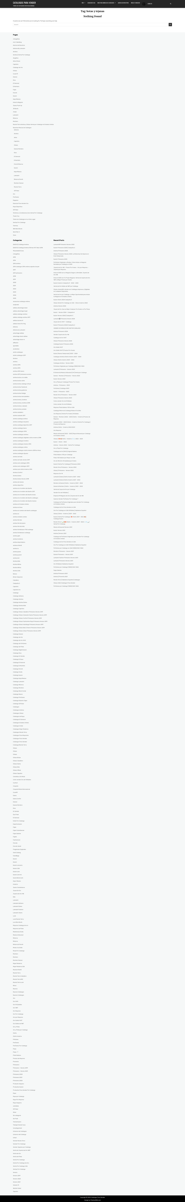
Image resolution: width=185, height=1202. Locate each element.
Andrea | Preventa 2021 (61, 576)
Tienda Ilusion (17, 1122)
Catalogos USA (91, 3)
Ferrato (15, 843)
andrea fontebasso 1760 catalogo (23, 529)
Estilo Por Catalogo (18, 821)
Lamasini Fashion (18, 909)
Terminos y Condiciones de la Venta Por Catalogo (27, 213)
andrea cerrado (17, 456)
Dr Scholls (16, 811)
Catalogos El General (19, 719)
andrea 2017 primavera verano (22, 374)
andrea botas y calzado (20, 406)
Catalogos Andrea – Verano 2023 (63, 363)
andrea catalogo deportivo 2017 (22, 425)
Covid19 (15, 792)
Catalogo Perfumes (19, 697)
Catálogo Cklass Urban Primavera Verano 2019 (27, 631)
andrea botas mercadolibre (21, 396)
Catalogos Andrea (18, 710)
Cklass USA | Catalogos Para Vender (64, 583)
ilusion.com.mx (17, 874)
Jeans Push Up (17, 105)
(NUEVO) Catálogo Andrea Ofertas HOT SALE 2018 (28, 247)
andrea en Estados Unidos (21, 504)
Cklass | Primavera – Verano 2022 (64, 470)
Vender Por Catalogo (19, 1144)
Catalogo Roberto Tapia (20, 700)
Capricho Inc (16, 589)
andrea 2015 (16, 365)
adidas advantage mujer (20, 311)
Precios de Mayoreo (19, 1058)
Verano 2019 (16, 1175)
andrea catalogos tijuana (20, 453)
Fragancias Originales (19, 849)
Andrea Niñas (17, 564)
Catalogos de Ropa (18, 716)
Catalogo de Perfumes (19, 643)
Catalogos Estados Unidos (21, 722)
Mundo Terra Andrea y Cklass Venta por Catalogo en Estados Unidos (33, 124)
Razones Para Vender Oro (20, 203)
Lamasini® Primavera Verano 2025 (64, 244)
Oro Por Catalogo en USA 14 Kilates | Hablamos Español (70, 510)
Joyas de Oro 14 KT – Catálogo (62, 322)
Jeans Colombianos (19, 887)
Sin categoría (17, 1115)
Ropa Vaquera (17, 1102)
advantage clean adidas (20, 336)
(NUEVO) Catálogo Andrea (21, 244)
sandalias (16, 1106)
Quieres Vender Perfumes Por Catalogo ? (66, 499)
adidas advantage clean (20, 308)
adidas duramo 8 (18, 320)
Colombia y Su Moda (19, 776)
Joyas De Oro (17, 890)
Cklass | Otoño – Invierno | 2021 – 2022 (65, 513)
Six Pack (15, 1118)
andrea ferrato (17, 520)
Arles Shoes (16, 61)
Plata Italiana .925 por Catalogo (63, 454)
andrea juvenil (17, 555)
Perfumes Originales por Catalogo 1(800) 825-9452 (69, 366)
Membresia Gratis (18, 931)
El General (16, 83)
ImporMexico (17, 99)
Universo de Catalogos (20, 1131)
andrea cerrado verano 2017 (21, 460)
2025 (14, 298)
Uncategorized (17, 1128)
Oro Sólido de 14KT (18, 1023)
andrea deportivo (18, 485)
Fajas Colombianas (18, 830)
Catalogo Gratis (17, 672)
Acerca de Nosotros (123, 3)
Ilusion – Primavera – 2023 (61, 391)
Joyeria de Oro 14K (18, 893)
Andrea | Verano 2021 (60, 533)
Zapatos (15, 1191)
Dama (14, 795)
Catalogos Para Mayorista (21, 735)
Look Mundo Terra (18, 919)
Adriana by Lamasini (19, 330)
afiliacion (15, 342)
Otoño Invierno (17, 1036)
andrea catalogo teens (20, 428)
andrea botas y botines (20, 399)
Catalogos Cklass (18, 713)
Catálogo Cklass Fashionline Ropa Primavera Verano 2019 (30, 621)
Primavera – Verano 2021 (20, 1071)
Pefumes (15, 1039)
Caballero (16, 580)
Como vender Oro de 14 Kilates (22, 779)
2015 (14, 257)
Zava (14, 235)
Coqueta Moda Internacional (21, 789)
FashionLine (16, 840)
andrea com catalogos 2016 (21, 463)
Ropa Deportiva (17, 206)
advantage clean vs (19, 339)
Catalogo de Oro (18, 67)
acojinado (16, 304)
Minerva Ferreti (18, 179)
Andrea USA (16, 570)
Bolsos (15, 574)
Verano (15, 1172)
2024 (14, 295)
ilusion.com (16, 871)
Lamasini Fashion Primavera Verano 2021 (66, 557)
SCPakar (16, 190)
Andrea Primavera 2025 (61, 250)
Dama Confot (17, 798)
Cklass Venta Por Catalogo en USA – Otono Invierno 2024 (71, 303)
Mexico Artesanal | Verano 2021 (63, 527)
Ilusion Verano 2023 (59, 379)
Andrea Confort (17, 472)
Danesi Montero (18, 149)
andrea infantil (17, 545)
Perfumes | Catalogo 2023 (61, 388)
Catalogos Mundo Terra (20, 732)
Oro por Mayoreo (18, 1017)
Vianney (15, 225)
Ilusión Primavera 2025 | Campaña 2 (64, 247)
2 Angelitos (16, 39)
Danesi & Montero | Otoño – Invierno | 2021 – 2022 (68, 486)
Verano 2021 (16, 1182)
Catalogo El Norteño (19, 665)
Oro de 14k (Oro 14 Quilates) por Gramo (65, 461)
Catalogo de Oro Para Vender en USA (65, 507)
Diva (14, 80)
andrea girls (16, 536)
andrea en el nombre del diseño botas (24, 494)
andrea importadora (19, 542)
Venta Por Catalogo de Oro (21, 1163)
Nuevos (15, 988)
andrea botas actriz (19, 380)
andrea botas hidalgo (19, 393)
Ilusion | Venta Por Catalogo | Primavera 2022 (67, 464)
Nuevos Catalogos (18, 992)
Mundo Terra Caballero (19, 976)
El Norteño (17, 160)
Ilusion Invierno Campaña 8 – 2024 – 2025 (66, 283)
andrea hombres (18, 539)
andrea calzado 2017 (19, 415)
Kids (14, 897)
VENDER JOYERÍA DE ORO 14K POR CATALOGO (67, 328)
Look (14, 916)
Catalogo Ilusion (18, 675)
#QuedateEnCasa (18, 250)
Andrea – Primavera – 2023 (62, 385)
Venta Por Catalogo (19, 1159)
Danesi (15, 77)
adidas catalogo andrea (20, 314)
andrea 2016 (16, 368)
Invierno (15, 884)
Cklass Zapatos (17, 773)
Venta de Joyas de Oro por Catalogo (64, 489)
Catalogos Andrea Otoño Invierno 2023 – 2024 (67, 356)
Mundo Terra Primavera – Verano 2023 (65, 394)
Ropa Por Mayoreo (18, 1099)
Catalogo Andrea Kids (19, 605)
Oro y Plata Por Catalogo (61, 448)
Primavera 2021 (17, 1077)
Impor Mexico (17, 881)
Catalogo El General (19, 662)
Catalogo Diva (17, 653)
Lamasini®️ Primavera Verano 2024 (64, 318)
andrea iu (16, 548)
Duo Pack (16, 814)
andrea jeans (17, 551)
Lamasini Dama (17, 906)
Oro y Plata (16, 1026)
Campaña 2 (16, 583)
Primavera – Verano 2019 (20, 1068)
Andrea (15, 51)
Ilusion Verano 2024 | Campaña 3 (63, 315)
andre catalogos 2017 (19, 355)
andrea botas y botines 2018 (21, 403)
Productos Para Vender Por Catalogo (24, 1090)
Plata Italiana (17, 1055)
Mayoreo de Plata (18, 928)
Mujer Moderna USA (19, 966)
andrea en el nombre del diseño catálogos (25, 498)
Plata (14, 1049)
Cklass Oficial (17, 770)
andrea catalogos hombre (21, 441)
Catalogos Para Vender (24, 2)
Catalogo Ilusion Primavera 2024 (63, 344)
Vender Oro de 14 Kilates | (61, 492)
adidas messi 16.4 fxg (19, 323)
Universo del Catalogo (19, 1134)
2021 (14, 285)
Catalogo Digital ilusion (20, 650)
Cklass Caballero (18, 760)
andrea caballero (18, 412)
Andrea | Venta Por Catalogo (21, 55)
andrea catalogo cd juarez (21, 421)
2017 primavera (17, 273)
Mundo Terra (17, 187)
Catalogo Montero (18, 688)
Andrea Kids (16, 561)
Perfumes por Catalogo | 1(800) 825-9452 (66, 567)
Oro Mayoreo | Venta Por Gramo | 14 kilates (66, 413)
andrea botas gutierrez (20, 390)
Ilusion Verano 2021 (59, 530)
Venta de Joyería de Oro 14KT (21, 1150)
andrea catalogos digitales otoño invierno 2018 (27, 437)
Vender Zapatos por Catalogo (22, 1147)
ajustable (16, 345)
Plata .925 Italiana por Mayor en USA (64, 457)
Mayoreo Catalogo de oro (20, 925)
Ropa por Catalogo (18, 1096)
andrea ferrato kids (19, 526)
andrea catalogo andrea (20, 418)
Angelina (15, 58)
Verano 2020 (17, 1178)
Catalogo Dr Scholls (19, 656)
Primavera (16, 1064)
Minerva (15, 118)
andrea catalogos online (20, 447)
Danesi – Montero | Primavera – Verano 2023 (67, 375)
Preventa (16, 1061)
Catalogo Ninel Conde (19, 691)
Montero (15, 121)
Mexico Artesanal (18, 935)
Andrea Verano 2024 (60, 306)
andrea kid (16, 558)
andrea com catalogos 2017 (21, 466)
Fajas (14, 89)
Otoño (15, 1033)
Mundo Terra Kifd (18, 979)
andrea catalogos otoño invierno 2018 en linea (27, 450)
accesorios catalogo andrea (21, 301)
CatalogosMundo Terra (20, 745)
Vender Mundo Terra (19, 1140)
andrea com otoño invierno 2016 (22, 469)
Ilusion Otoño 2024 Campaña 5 (63, 299)
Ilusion (15, 96)
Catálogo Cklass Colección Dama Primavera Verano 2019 (30, 615)
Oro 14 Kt (15, 1001)
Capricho (15, 64)
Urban (15, 1137)
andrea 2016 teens (18, 371)
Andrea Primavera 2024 (61, 331)
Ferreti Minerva (18, 164)
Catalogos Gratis (18, 726)
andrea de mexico (18, 482)
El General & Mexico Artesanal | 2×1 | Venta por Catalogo (70, 372)
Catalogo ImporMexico (19, 678)
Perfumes (16, 197)
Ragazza (15, 200)
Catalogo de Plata (18, 646)
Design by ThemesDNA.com (92, 1200)
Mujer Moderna (17, 963)
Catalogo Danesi (18, 634)
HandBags (16, 855)
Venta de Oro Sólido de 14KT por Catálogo (66, 286)
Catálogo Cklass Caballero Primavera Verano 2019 (28, 612)
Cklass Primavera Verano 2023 (63, 398)
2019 (14, 279)
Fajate (15, 836)
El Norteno (16, 86)
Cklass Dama (17, 764)
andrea (15, 361)
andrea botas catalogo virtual (22, 384)
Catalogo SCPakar (18, 703)
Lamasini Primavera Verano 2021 (63, 560)
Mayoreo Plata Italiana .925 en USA (64, 407)
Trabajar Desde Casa (19, 1125)
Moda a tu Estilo (17, 947)
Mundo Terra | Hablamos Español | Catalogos (67, 579)
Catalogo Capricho (18, 608)
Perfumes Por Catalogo (20, 1045)
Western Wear (17, 1188)
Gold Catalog (17, 852)
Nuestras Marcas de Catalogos (106, 3)
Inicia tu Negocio (135, 3)
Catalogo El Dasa (18, 659)
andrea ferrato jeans (19, 523)
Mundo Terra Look (18, 982)
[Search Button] (170, 4)
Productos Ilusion (18, 1087)
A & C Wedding (17, 42)
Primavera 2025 (18, 1080)
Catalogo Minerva (18, 684)
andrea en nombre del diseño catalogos (25, 510)
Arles (15, 137)
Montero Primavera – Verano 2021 (64, 551)
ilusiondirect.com (18, 878)
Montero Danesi (18, 183)
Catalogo (15, 593)
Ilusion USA (16, 868)
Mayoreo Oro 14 (58, 473)
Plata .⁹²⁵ (15, 1052)
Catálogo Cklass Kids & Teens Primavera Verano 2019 (29, 627)
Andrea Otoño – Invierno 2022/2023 (64, 427)
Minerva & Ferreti (18, 944)
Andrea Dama (17, 475)
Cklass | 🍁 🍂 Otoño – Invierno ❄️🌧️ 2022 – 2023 (68, 438)
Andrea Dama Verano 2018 (21, 479)
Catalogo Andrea (18, 599)
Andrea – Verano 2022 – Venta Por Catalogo (67, 445)
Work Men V (16, 232)
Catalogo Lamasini (18, 681)
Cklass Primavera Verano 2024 (63, 341)
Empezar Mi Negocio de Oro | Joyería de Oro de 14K (69, 495)
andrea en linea (17, 507)
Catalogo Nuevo (18, 694)
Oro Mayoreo (17, 1011)
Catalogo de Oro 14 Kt (19, 640)
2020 (14, 282)
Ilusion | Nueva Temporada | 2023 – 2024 (65, 353)
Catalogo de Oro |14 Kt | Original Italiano (65, 451)
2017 (14, 269)
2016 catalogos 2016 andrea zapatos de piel (26, 266)
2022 (14, 289)
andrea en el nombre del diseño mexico (24, 501)
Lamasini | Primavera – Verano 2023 (64, 369)
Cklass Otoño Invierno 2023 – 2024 (64, 360)
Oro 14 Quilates (17, 1004)
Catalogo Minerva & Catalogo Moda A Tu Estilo (67, 410)
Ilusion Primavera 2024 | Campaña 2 (64, 325)
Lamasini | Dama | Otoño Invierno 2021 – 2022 (67, 476)
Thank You (16, 216)
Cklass (15, 70)
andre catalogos (18, 352)
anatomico (16, 349)
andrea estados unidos (20, 517)
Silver (14, 1112)
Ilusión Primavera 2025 (60, 259)
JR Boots (15, 108)
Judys (15, 112)
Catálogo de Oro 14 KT (60, 337)
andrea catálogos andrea (20, 434)
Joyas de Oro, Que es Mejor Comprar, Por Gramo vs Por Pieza (72, 309)
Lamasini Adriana (18, 903)
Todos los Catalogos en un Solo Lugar (24, 219)
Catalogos (16, 707)
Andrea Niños (17, 567)
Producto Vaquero (18, 1083)
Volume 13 (16, 1185)
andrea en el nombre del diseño (22, 488)
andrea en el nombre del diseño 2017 (24, 491)
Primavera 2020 (18, 1074)
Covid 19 (15, 74)
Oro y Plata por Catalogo (20, 1030)
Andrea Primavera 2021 (61, 573)
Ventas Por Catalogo (19, 222)
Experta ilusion (17, 824)
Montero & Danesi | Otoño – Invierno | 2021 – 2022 (68, 483)
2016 (14, 260)
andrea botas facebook (20, 387)
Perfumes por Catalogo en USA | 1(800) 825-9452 (68, 548)
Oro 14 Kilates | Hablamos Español (63, 564)
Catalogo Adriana (18, 596)
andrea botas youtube (19, 409)
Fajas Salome (17, 833)
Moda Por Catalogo (18, 950)
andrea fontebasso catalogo (21, 532)
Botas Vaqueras (18, 577)
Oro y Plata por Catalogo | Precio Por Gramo (67, 382)
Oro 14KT (15, 1007)
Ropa (14, 1093)
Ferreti (15, 92)
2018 (14, 276)
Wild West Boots (17, 228)
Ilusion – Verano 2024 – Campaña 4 (64, 312)
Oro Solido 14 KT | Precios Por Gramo (64, 350)
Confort (15, 783)
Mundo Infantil (17, 969)
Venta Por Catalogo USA (20, 1166)
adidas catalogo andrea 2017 (21, 317)
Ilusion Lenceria (17, 865)
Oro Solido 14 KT (17, 1020)
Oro (83, 3)
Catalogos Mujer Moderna (20, 729)
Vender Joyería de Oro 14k (61, 334)
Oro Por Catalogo (18, 1014)
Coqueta (15, 786)
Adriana (16, 130)
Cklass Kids (16, 767)
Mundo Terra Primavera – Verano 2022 (65, 467)
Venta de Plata (17, 1156)
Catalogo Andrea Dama (20, 602)
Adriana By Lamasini (19, 48)
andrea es (16, 513)
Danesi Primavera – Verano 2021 (63, 554)
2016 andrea (16, 263)
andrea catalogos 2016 (20, 431)
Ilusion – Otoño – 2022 (60, 442)
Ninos (14, 985)
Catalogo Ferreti (18, 669)
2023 (14, 292)
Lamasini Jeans (17, 912)
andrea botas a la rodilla (20, 377)
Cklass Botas (17, 757)
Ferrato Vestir (17, 846)
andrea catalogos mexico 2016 (22, 444)
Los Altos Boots (17, 922)
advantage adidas (18, 333)
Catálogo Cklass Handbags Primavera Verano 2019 (28, 624)
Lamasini (15, 115)
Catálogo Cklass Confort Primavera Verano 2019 (27, 618)
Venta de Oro (17, 1153)
